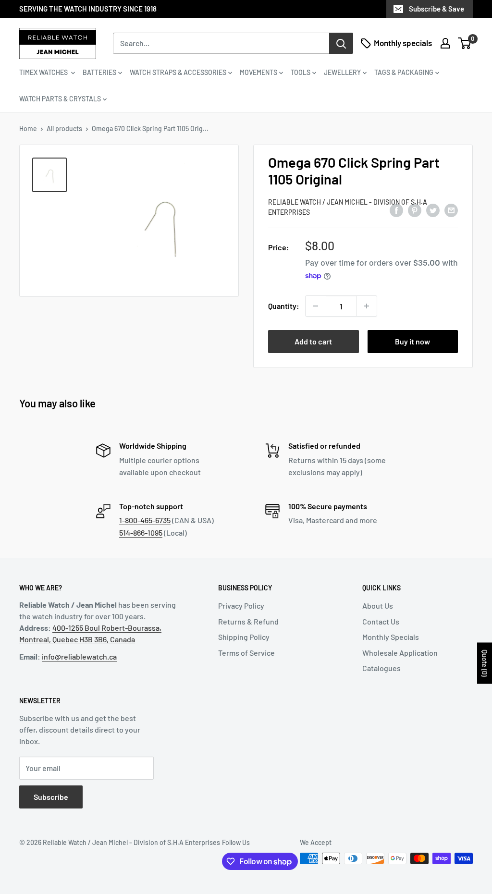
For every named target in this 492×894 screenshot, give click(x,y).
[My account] (445, 43)
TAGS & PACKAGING (403, 72)
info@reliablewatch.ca (79, 656)
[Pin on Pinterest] (414, 210)
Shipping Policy (244, 636)
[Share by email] (451, 210)
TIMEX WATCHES (44, 72)
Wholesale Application (400, 652)
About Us (377, 605)
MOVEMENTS (258, 72)
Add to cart (313, 341)
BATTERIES (99, 72)
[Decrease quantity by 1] (316, 306)
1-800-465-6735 (145, 520)
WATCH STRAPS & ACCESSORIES (178, 72)
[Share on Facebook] (396, 210)
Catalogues (381, 668)
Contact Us (380, 621)
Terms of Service (246, 652)
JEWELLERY (342, 72)
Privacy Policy (241, 605)
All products (64, 128)
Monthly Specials (390, 636)
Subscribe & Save (436, 8)
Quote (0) (484, 662)
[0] (465, 43)
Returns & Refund (248, 621)
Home (28, 128)
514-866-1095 (140, 532)
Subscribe (51, 796)
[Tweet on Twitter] (433, 210)
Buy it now (412, 341)
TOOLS (300, 72)
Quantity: (283, 305)
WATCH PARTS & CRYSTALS (60, 99)
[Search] (341, 43)
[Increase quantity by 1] (367, 306)
